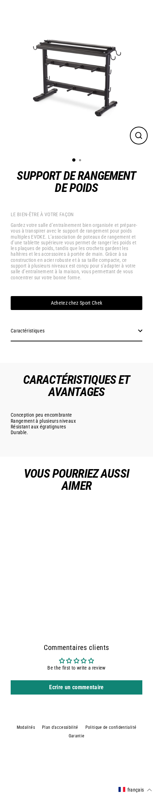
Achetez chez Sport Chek (76, 303)
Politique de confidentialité (111, 727)
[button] (135, 790)
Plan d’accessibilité (60, 727)
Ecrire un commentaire (76, 687)
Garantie (77, 735)
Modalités (26, 727)
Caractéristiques (27, 331)
